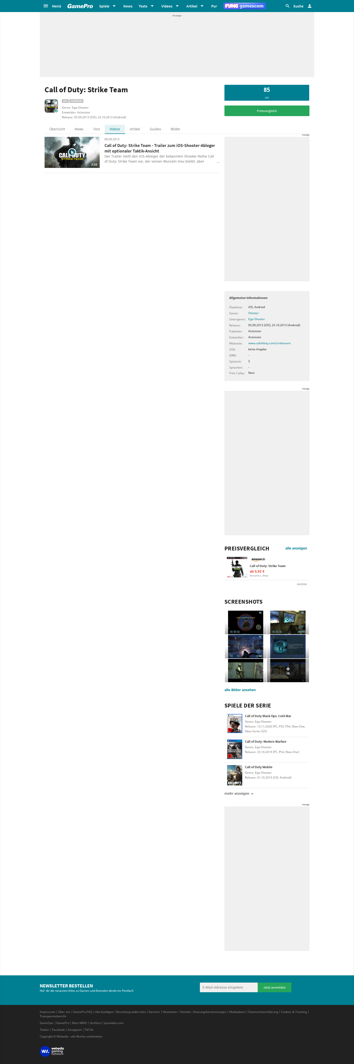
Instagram (75, 1030)
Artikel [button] (191, 6)
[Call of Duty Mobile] (234, 775)
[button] (52, 6)
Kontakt (185, 1012)
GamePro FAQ (82, 1012)
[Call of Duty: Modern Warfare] (234, 750)
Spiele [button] (104, 6)
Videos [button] (166, 6)
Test (96, 129)
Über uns (64, 1012)
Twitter (44, 1030)
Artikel (135, 129)
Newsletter (170, 1012)
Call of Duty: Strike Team (268, 566)
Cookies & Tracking (294, 1012)
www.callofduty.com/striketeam (269, 343)
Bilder (175, 129)
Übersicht (57, 129)
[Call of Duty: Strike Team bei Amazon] (237, 567)
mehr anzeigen (236, 793)
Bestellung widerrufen (131, 1012)
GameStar (46, 1023)
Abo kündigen (104, 1012)
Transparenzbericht (53, 1016)
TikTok (89, 1030)
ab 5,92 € (257, 571)
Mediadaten (237, 1012)
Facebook (58, 1030)
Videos (115, 129)
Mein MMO (79, 1023)
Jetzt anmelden (274, 987)
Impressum (47, 1012)
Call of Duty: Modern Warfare (265, 741)
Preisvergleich (267, 111)
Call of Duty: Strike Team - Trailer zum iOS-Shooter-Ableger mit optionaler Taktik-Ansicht (160, 148)
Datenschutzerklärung (263, 1012)
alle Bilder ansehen (240, 689)
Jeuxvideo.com (114, 1023)
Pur (214, 6)
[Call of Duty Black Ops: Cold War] (234, 724)
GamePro (62, 1023)
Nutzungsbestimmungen (209, 1012)
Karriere (154, 1012)
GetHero (95, 1023)
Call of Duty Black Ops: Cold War (268, 716)
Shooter (253, 313)
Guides (155, 129)
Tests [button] (143, 6)
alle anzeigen (296, 548)
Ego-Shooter (256, 319)
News (127, 6)
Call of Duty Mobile (258, 767)
